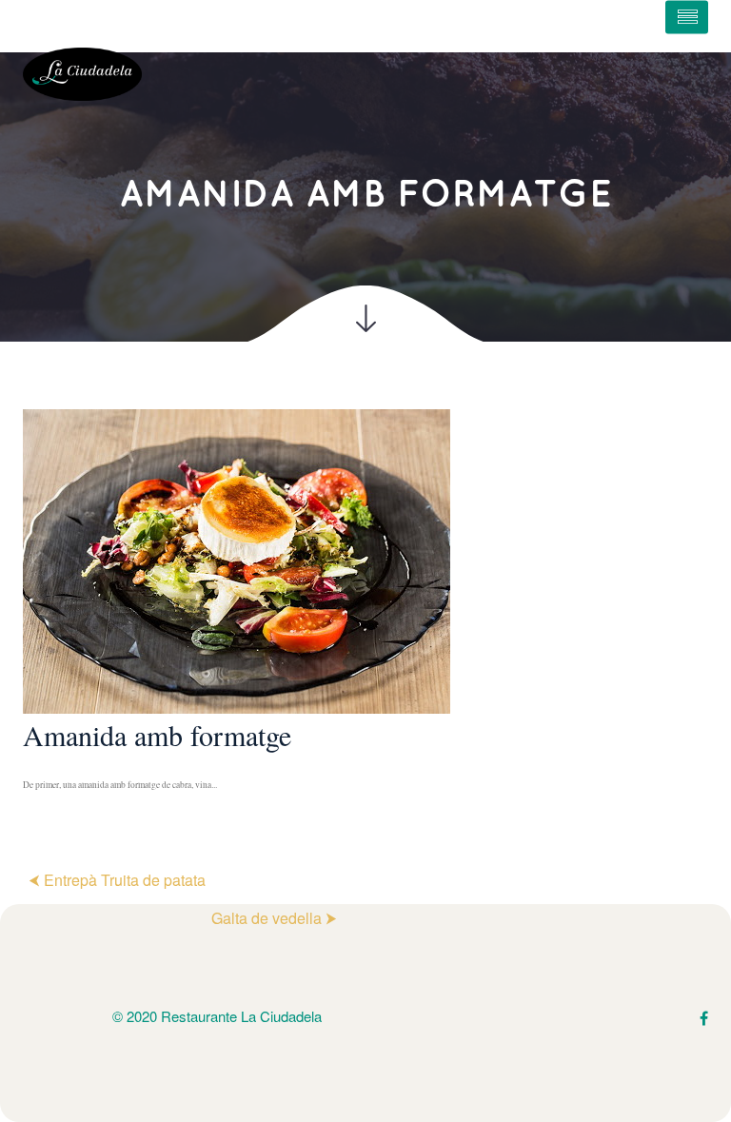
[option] (365, 611)
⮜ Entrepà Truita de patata (117, 880)
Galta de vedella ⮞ (274, 918)
